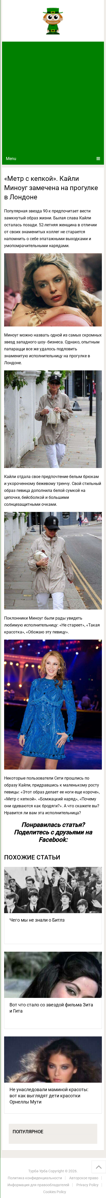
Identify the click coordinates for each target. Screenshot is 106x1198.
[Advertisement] (53, 97)
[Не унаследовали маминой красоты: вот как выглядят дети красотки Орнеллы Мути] (53, 1059)
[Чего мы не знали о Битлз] (53, 890)
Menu (11, 158)
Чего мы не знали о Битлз (37, 920)
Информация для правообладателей (38, 1185)
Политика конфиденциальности (35, 1178)
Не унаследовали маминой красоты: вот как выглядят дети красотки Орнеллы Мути (49, 1096)
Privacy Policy (87, 1185)
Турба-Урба (38, 1171)
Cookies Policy (54, 1192)
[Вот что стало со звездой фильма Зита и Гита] (53, 975)
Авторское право (83, 1178)
